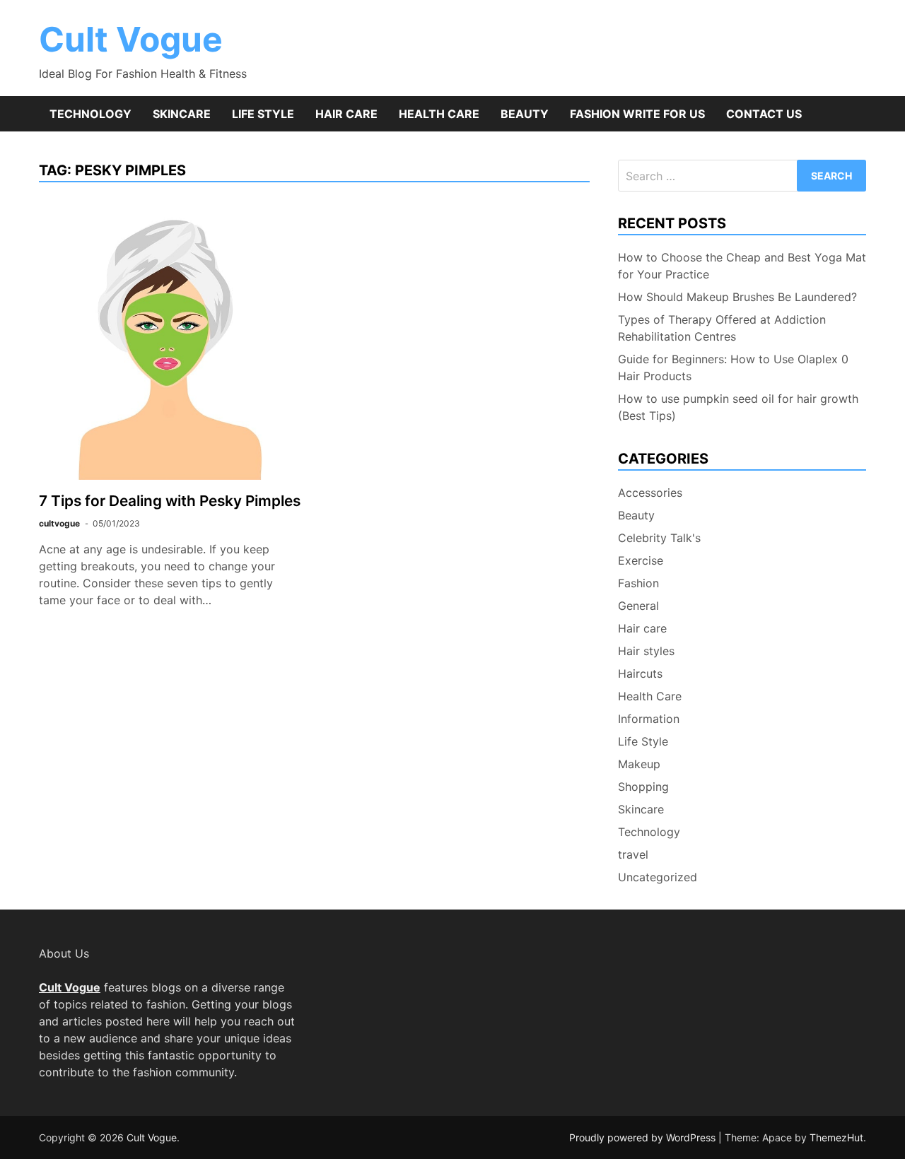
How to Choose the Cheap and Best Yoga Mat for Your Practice (742, 265)
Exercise (640, 560)
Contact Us (764, 114)
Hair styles (646, 651)
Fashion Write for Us (637, 114)
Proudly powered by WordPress (643, 1137)
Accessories (650, 493)
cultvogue (59, 523)
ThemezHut (836, 1137)
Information (648, 719)
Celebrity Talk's (659, 538)
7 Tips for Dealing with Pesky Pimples (169, 501)
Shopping (643, 786)
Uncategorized (657, 877)
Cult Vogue (131, 39)
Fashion (638, 583)
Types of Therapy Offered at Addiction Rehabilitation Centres (722, 327)
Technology (90, 114)
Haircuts (640, 673)
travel (633, 854)
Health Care (439, 114)
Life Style (263, 114)
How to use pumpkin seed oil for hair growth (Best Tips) (738, 407)
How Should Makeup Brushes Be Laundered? (737, 297)
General (638, 606)
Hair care (346, 114)
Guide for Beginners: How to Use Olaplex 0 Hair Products (733, 367)
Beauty (525, 114)
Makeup (639, 764)
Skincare (182, 114)
